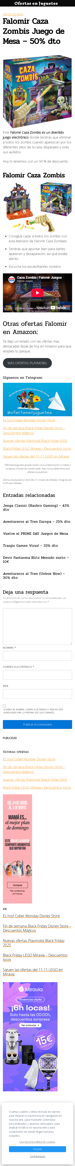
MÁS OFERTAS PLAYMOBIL (27, 363)
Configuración (37, 1156)
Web (5, 685)
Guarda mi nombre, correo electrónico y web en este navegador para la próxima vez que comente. (33, 711)
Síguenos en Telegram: (23, 377)
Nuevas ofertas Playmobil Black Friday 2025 (35, 440)
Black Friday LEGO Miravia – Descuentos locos (37, 448)
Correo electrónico (18, 666)
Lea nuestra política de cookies (37, 1142)
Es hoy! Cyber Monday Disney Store (29, 420)
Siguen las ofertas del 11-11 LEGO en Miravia (36, 456)
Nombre (9, 647)
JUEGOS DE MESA (13, 14)
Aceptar (37, 1149)
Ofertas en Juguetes (36, 3)
